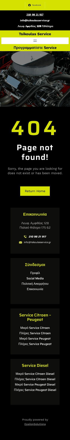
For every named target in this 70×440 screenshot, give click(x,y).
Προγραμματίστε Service (35, 48)
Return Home (35, 191)
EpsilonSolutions (35, 424)
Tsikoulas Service (35, 34)
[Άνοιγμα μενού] (35, 40)
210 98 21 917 (35, 14)
